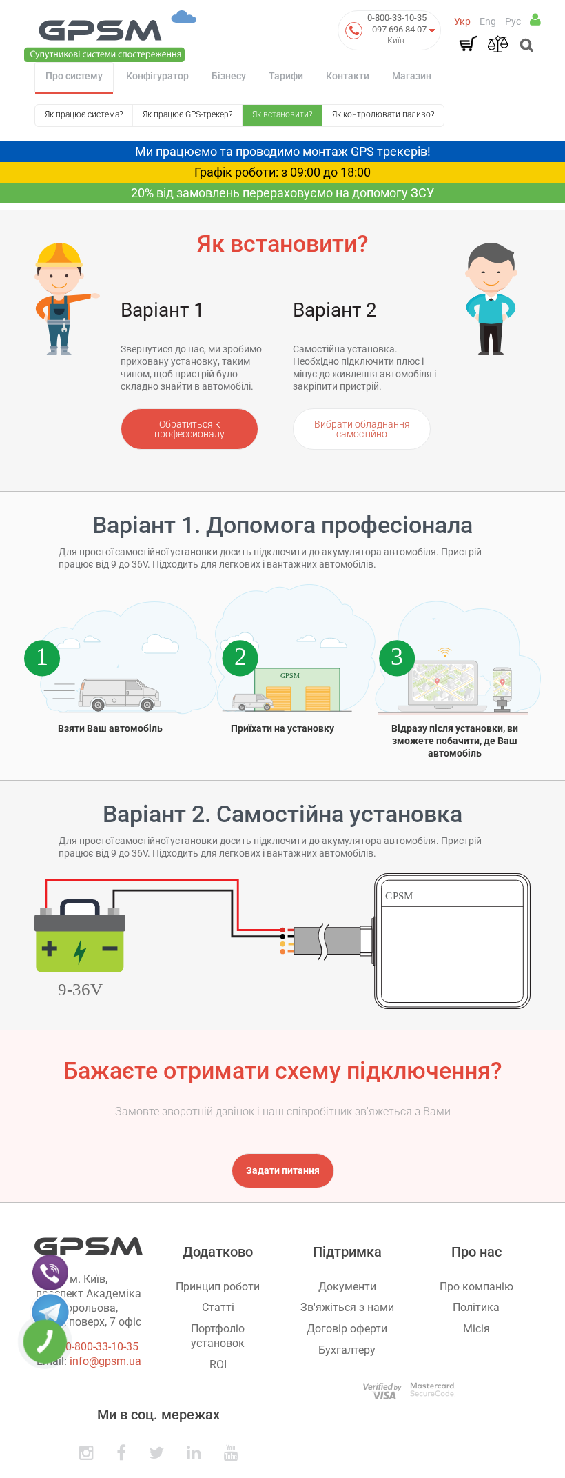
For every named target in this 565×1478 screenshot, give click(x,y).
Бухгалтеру (347, 1350)
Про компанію (476, 1286)
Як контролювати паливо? (383, 114)
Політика (476, 1307)
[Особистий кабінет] (535, 19)
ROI (218, 1364)
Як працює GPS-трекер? (187, 114)
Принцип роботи (218, 1286)
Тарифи (286, 75)
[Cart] (468, 43)
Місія (476, 1328)
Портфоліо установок (218, 1336)
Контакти (347, 75)
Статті (218, 1307)
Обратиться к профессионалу (189, 429)
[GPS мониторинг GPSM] (110, 35)
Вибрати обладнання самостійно (362, 429)
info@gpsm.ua (105, 1361)
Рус (513, 21)
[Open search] (525, 46)
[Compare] (497, 43)
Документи (347, 1286)
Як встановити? (282, 114)
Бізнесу (229, 75)
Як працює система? (84, 114)
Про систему (74, 75)
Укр (462, 21)
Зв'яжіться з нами (347, 1307)
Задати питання (283, 1170)
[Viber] (50, 1272)
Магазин (411, 75)
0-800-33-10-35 (397, 17)
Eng (488, 21)
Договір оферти (347, 1328)
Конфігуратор (157, 75)
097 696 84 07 (399, 29)
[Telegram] (50, 1312)
